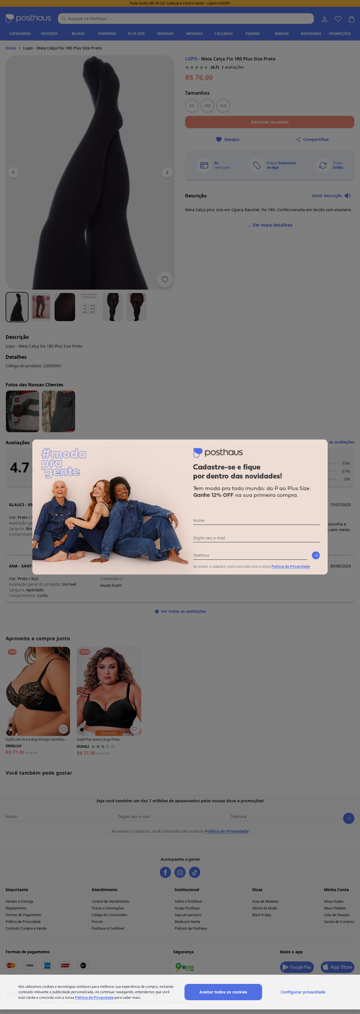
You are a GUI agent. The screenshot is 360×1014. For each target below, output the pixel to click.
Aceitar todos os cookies (223, 992)
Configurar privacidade (303, 992)
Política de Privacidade (290, 566)
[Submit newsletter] (316, 555)
